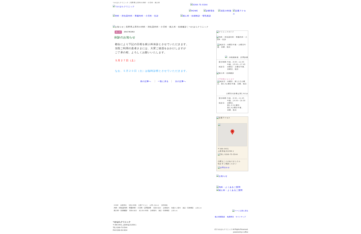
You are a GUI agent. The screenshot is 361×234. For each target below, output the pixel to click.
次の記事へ (180, 81)
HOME (116, 205)
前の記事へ (145, 81)
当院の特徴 (132, 205)
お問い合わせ (154, 205)
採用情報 (164, 205)
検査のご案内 (176, 208)
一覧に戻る (163, 81)
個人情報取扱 (220, 217)
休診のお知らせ (124, 37)
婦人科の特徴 (143, 210)
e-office (245, 232)
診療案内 (166, 208)
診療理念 (123, 205)
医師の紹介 (157, 208)
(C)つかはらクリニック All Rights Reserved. (231, 229)
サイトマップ (241, 217)
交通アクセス (143, 205)
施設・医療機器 (188, 208)
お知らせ (198, 208)
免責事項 (230, 217)
